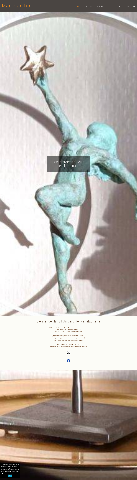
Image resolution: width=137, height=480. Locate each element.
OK (10, 475)
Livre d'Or (112, 6)
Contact (120, 6)
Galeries (84, 6)
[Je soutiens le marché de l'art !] (68, 354)
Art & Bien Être (101, 6)
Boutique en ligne (130, 6)
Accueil (77, 6)
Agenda (92, 6)
